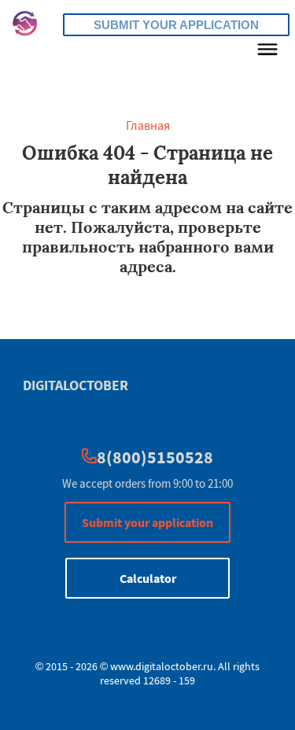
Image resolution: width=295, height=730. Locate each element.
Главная (148, 125)
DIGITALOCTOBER (75, 385)
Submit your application (176, 24)
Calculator (148, 578)
